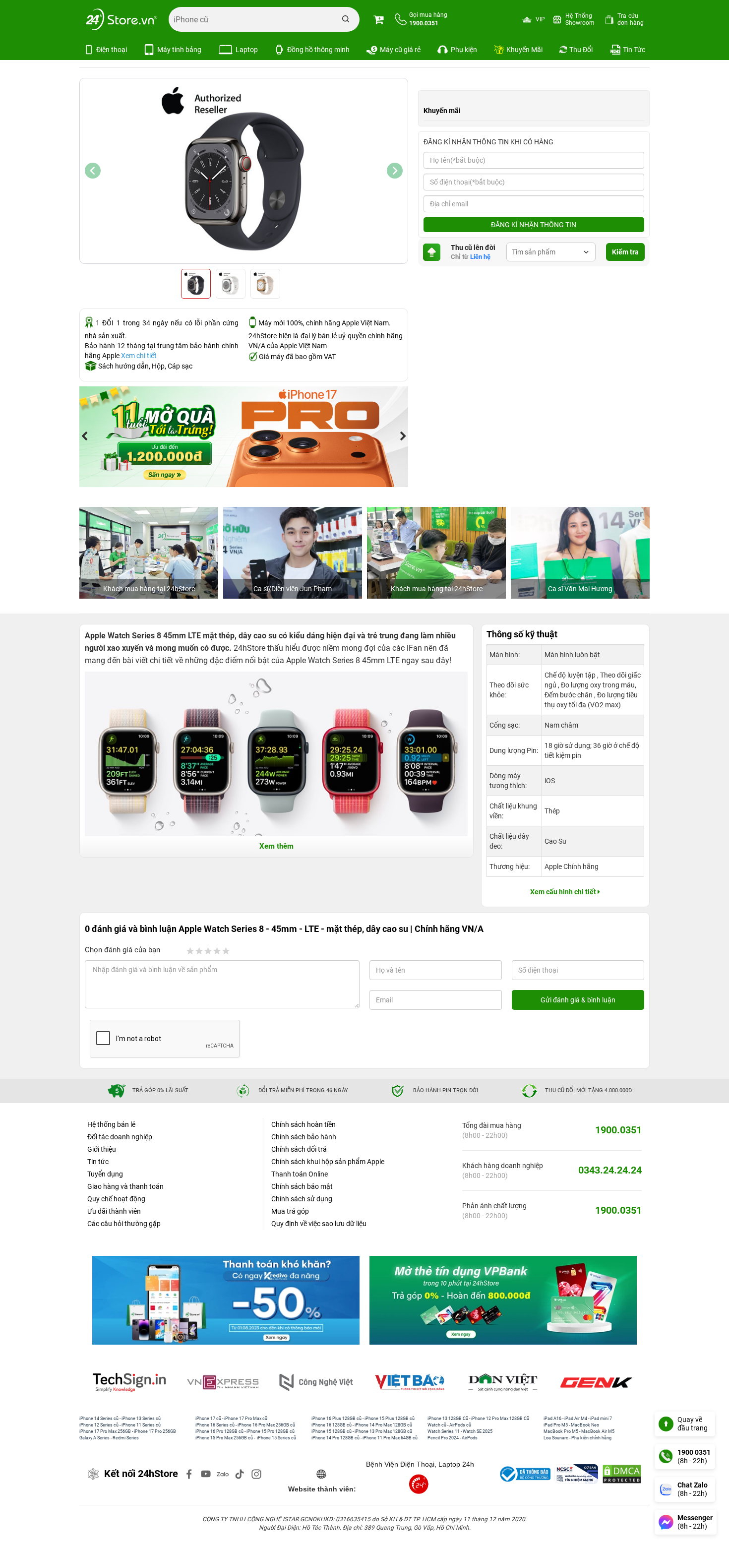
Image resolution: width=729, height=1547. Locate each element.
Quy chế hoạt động (116, 1199)
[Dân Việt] (411, 1382)
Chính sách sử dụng (301, 1199)
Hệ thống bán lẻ (111, 1124)
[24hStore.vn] (121, 19)
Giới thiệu (101, 1149)
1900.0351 (618, 1130)
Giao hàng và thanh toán (125, 1186)
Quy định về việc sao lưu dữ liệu (318, 1224)
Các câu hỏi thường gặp (124, 1224)
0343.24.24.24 (610, 1170)
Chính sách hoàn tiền (303, 1124)
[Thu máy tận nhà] (252, 436)
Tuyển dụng (105, 1174)
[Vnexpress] (131, 1382)
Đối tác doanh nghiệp (119, 1137)
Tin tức (98, 1162)
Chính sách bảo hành (303, 1137)
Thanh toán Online (299, 1174)
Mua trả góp (290, 1211)
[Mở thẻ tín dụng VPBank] (503, 1300)
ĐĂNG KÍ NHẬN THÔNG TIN (533, 225)
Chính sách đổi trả (299, 1149)
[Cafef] (598, 1382)
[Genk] (505, 1382)
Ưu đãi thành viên (114, 1211)
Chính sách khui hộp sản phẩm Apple (327, 1162)
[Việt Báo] (318, 1382)
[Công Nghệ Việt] (224, 1382)
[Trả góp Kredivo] (226, 1300)
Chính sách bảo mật (302, 1186)
